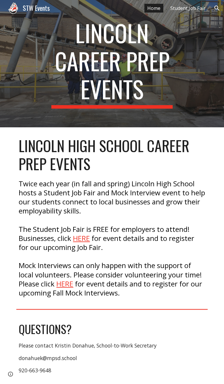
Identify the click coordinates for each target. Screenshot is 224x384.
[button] (217, 8)
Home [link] (153, 8)
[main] (112, 63)
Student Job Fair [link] (187, 8)
